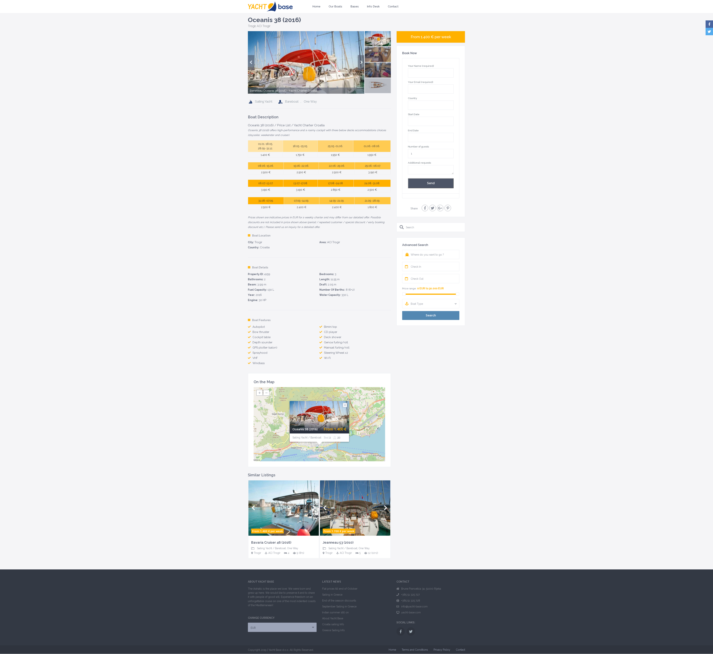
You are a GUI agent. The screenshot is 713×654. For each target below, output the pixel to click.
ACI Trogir (263, 26)
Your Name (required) (421, 66)
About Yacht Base (332, 618)
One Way (310, 101)
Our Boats (335, 6)
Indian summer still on (335, 612)
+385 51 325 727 (410, 594)
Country (412, 98)
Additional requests (419, 162)
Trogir (251, 26)
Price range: (409, 288)
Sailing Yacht (263, 101)
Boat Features (261, 320)
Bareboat (292, 101)
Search (431, 315)
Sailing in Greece (332, 594)
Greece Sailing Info (333, 630)
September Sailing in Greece (339, 606)
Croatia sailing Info (333, 624)
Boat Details (260, 267)
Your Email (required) (420, 82)
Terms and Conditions (415, 649)
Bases (354, 6)
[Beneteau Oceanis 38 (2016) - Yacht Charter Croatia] (306, 72)
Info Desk (373, 6)
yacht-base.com (411, 612)
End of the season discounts (339, 600)
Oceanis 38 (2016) (305, 429)
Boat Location (261, 235)
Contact (393, 6)
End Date (413, 130)
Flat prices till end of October (339, 588)
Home (316, 6)
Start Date (413, 114)
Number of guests (418, 146)
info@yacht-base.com (414, 606)
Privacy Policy (442, 649)
